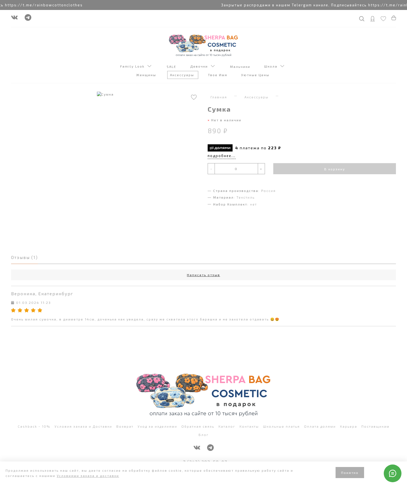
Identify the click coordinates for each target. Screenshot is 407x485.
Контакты (249, 426)
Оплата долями (320, 426)
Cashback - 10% (34, 426)
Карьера (348, 426)
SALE (172, 66)
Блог (204, 435)
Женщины (147, 75)
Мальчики (241, 66)
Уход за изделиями (157, 426)
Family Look (133, 66)
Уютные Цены (256, 75)
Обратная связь (197, 426)
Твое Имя (218, 75)
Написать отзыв (203, 275)
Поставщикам (375, 426)
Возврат (124, 426)
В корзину (334, 169)
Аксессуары (182, 75)
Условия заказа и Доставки (83, 426)
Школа (272, 66)
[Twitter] (28, 19)
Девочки (200, 66)
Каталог (226, 426)
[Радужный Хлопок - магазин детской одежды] (203, 45)
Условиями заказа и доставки (88, 476)
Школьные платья (281, 426)
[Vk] (14, 19)
